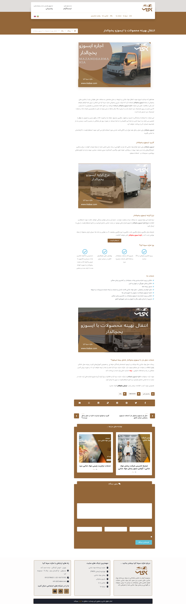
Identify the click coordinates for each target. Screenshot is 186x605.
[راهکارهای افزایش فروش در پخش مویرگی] (62, 124)
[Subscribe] (36, 156)
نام (150, 524)
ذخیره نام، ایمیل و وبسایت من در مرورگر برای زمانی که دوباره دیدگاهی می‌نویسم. (122, 536)
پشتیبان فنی (146, 394)
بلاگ (120, 394)
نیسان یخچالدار (122, 386)
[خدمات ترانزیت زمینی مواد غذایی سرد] (62, 115)
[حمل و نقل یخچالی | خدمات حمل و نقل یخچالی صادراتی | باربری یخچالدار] (147, 8)
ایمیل (124, 524)
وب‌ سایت (98, 524)
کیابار (80, 601)
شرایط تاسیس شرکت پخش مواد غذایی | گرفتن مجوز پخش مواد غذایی (45, 102)
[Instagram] (66, 591)
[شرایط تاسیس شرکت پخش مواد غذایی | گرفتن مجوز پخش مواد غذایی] (62, 103)
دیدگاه (149, 501)
